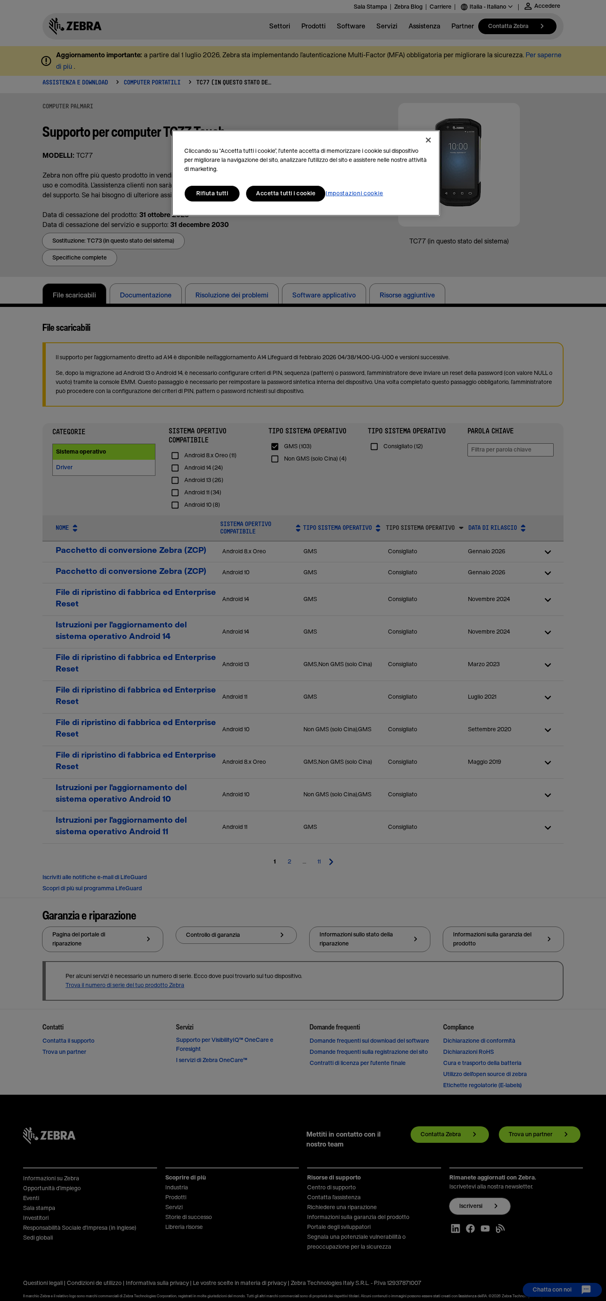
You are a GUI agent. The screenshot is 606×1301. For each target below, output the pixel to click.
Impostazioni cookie (354, 194)
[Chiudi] (428, 140)
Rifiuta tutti (212, 194)
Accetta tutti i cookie (285, 194)
